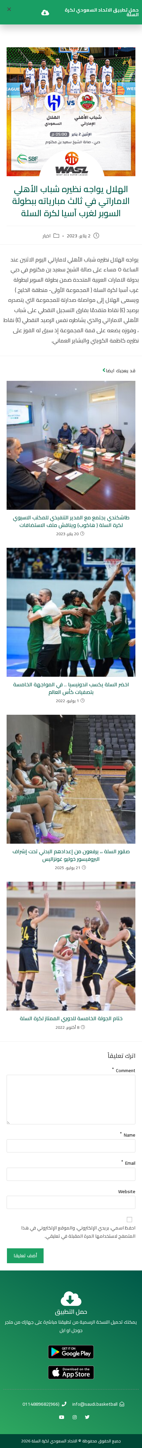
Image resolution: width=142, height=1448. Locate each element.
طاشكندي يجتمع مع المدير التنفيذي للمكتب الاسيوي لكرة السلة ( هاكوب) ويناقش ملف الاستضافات (71, 521)
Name (127, 1133)
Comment (123, 1069)
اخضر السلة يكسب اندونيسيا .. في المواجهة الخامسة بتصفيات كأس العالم (71, 688)
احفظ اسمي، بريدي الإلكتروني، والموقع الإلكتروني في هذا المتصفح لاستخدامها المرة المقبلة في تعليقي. (78, 1232)
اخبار (47, 236)
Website (126, 1191)
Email (128, 1161)
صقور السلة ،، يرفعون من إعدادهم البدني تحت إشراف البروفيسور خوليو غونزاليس (71, 855)
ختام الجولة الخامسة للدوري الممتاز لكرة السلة (71, 1018)
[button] (9, 9)
